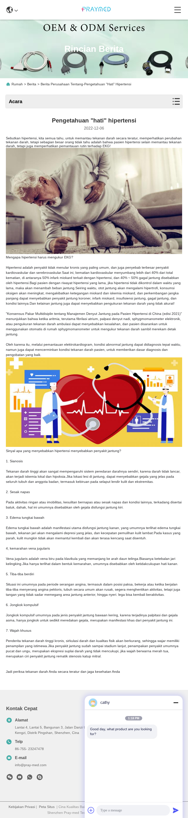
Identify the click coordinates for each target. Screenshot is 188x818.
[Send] (176, 810)
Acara (15, 101)
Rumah (17, 84)
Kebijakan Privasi (22, 807)
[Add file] (91, 810)
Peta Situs (47, 807)
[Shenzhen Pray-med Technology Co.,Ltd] (96, 10)
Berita (31, 84)
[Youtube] (19, 778)
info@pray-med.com (31, 765)
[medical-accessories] (39, 778)
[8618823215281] (29, 778)
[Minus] (176, 703)
